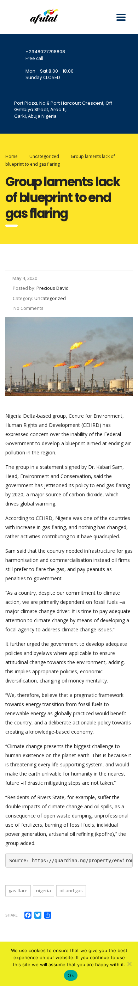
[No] (129, 963)
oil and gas (71, 890)
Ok (71, 975)
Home (11, 156)
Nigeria (43, 890)
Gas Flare (18, 890)
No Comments (28, 308)
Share (11, 915)
